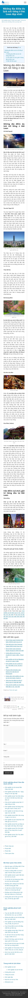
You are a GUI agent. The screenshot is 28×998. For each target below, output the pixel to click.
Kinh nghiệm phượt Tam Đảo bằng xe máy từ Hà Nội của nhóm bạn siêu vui (14, 798)
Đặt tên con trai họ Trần (11, 979)
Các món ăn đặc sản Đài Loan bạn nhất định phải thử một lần (14, 616)
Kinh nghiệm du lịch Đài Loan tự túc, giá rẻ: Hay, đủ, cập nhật (14, 612)
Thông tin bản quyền (15, 993)
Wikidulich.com (9, 982)
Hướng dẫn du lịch (10, 972)
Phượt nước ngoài (13, 690)
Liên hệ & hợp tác (18, 995)
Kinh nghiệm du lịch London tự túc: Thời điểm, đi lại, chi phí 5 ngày (14, 665)
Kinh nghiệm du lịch (10, 967)
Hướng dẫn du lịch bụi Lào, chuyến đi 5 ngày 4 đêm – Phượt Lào (15, 655)
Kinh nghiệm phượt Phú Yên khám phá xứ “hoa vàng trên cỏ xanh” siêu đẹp (14, 830)
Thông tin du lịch (9, 974)
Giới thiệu (12, 995)
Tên (5, 744)
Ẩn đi (19, 47)
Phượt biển (8, 848)
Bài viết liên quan (11, 61)
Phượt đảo (8, 851)
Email (5, 750)
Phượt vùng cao (9, 846)
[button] (25, 2)
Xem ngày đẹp (9, 977)
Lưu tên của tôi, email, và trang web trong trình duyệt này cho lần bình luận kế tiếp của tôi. (13, 766)
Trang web (6, 756)
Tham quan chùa (9, 853)
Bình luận (6, 725)
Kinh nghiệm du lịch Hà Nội (15, 969)
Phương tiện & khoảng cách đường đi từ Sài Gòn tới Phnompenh (13, 671)
